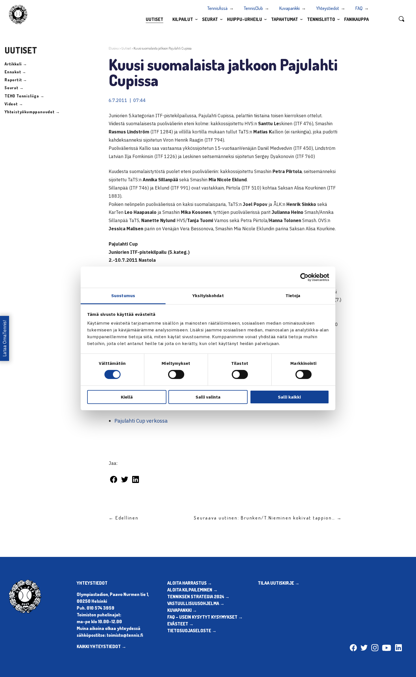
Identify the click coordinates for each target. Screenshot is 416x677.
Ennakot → (15, 71)
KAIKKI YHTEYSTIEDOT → (101, 646)
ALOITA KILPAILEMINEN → (192, 590)
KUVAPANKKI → (182, 610)
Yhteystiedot (327, 8)
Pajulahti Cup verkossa (141, 421)
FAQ (359, 8)
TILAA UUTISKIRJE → (278, 583)
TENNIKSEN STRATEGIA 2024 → (198, 596)
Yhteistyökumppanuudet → (32, 111)
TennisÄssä (217, 8)
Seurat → (14, 87)
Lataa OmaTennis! (4, 338)
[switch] (176, 374)
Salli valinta (208, 397)
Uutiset (154, 19)
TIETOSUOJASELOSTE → (191, 630)
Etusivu (114, 48)
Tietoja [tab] (293, 295)
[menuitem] (154, 19)
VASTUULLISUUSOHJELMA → (195, 603)
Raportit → (16, 79)
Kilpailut (182, 19)
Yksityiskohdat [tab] (208, 295)
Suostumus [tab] (123, 295)
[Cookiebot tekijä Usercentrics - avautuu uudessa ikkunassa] (304, 277)
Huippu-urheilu (244, 19)
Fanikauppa (356, 19)
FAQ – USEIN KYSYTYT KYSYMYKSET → (205, 617)
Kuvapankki (289, 8)
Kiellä (127, 397)
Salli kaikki (289, 397)
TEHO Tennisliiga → (24, 95)
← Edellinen (124, 518)
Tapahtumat (284, 19)
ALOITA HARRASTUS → (189, 583)
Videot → (14, 103)
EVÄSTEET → (180, 624)
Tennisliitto (321, 19)
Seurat (210, 19)
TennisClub (253, 8)
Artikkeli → (16, 63)
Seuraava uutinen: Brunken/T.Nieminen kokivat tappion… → (268, 518)
